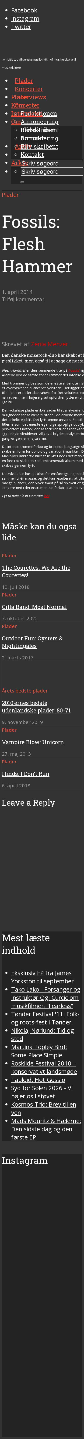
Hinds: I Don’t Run (25, 773)
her (46, 495)
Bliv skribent (39, 146)
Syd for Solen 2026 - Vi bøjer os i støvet (42, 1092)
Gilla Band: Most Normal (34, 607)
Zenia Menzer (49, 344)
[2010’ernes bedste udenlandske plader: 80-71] (19, 682)
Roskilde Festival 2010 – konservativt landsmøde (44, 1067)
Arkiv (19, 163)
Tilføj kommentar (23, 299)
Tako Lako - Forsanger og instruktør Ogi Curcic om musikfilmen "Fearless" (45, 997)
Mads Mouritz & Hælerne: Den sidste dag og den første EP (46, 1129)
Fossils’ (74, 370)
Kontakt (32, 154)
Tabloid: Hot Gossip (38, 1080)
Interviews (30, 97)
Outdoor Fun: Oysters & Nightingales (32, 642)
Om (16, 122)
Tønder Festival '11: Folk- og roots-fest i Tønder (45, 1018)
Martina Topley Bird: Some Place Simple (39, 1051)
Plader (20, 97)
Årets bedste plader (25, 690)
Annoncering (40, 122)
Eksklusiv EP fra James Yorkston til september (42, 977)
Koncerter (25, 105)
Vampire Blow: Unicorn (33, 742)
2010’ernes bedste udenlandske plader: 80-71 (36, 706)
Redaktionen (39, 130)
